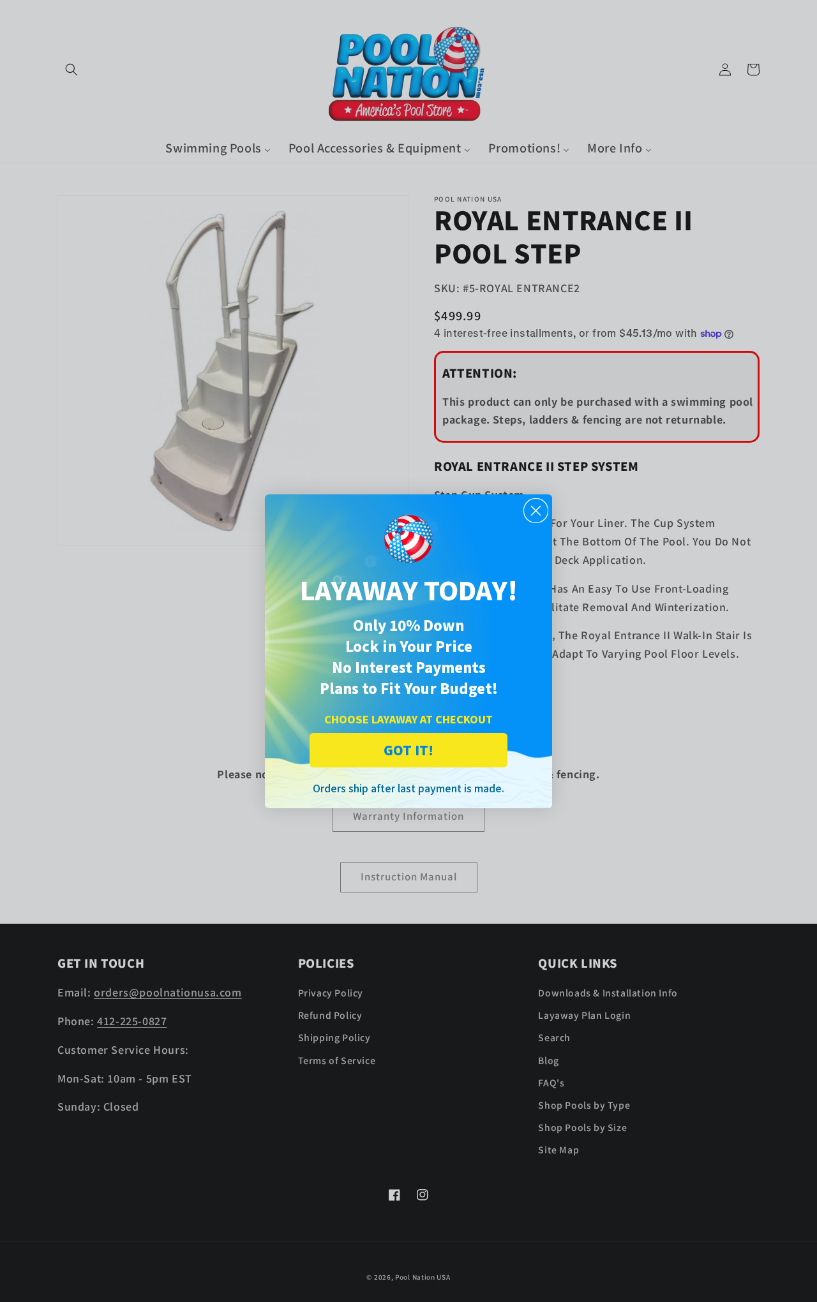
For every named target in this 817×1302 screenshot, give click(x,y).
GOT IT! (408, 750)
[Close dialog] (536, 510)
